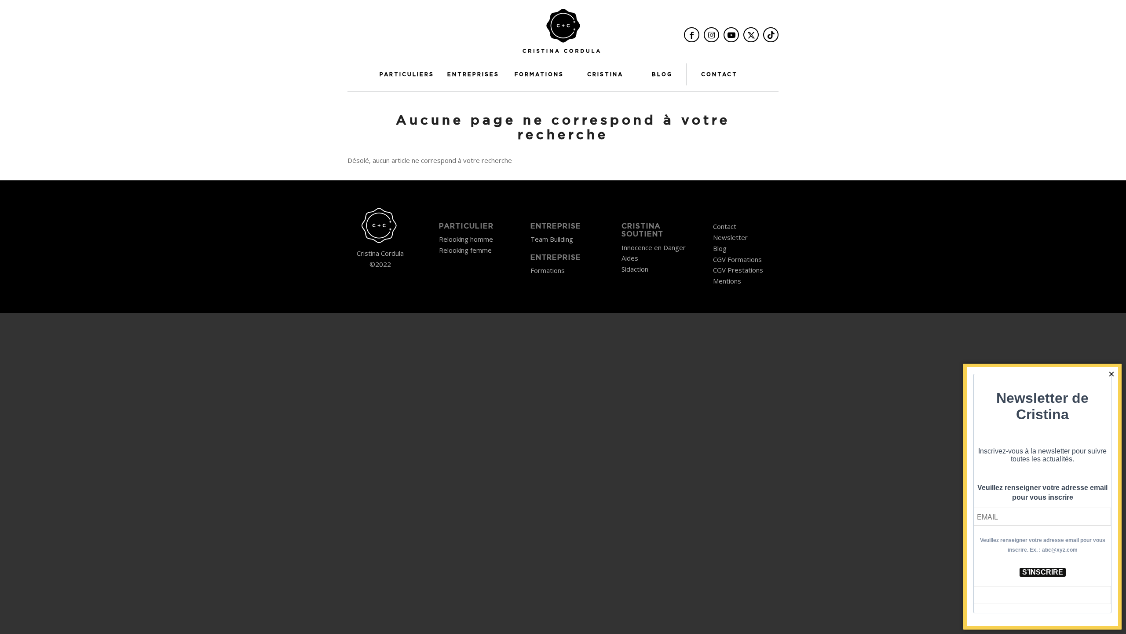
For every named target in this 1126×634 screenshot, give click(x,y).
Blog (720, 248)
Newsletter (730, 237)
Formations (547, 270)
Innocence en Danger (653, 247)
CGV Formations (737, 259)
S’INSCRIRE (1042, 572)
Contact (724, 226)
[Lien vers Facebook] (691, 34)
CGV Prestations (738, 269)
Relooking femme (465, 250)
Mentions (727, 280)
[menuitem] (407, 74)
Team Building (551, 239)
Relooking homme (466, 239)
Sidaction (634, 269)
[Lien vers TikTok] (771, 34)
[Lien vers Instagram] (711, 34)
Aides (629, 258)
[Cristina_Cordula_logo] (563, 34)
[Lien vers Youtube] (731, 34)
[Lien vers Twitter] (751, 34)
